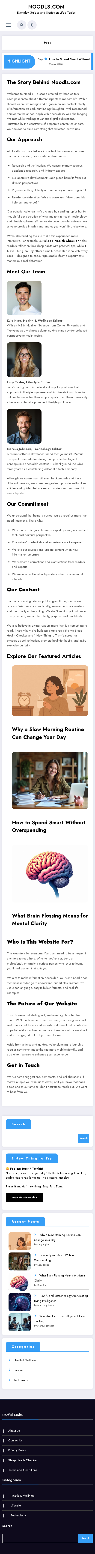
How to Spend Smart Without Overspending (48, 826)
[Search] (21, 24)
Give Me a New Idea (24, 1197)
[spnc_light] (32, 25)
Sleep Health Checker (61, 241)
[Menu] (8, 25)
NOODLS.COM (46, 6)
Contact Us (15, 1440)
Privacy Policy (17, 1450)
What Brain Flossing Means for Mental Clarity (50, 919)
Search (19, 1124)
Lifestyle (18, 1370)
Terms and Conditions (22, 1470)
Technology (21, 1380)
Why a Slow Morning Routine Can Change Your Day (48, 733)
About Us (14, 1430)
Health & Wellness (25, 1360)
